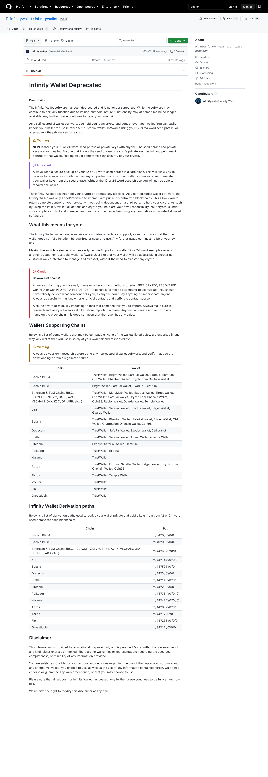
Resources (62, 6)
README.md (38, 60)
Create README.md (60, 51)
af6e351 (147, 51)
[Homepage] (9, 6)
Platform (22, 6)
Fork (232, 18)
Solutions (41, 6)
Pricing (128, 6)
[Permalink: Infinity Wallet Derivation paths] (26, 506)
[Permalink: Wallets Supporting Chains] (26, 325)
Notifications (210, 18)
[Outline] (183, 71)
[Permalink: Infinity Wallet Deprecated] (26, 85)
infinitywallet (21, 19)
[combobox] (143, 40)
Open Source (86, 6)
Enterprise (109, 6)
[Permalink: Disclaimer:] (26, 637)
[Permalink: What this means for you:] (26, 224)
